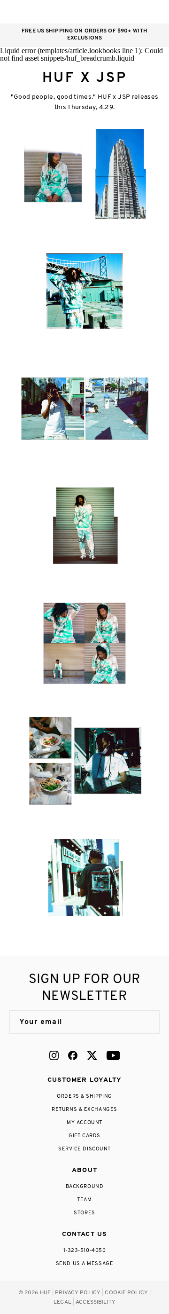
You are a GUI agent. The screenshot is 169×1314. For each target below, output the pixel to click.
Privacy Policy (77, 1293)
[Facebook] (72, 1055)
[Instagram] (54, 1055)
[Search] (98, 11)
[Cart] (135, 11)
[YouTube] (113, 1055)
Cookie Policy (126, 1293)
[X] (92, 1055)
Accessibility (95, 1302)
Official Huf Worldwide (30, 11)
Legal (62, 1302)
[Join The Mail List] (142, 1022)
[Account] (117, 11)
